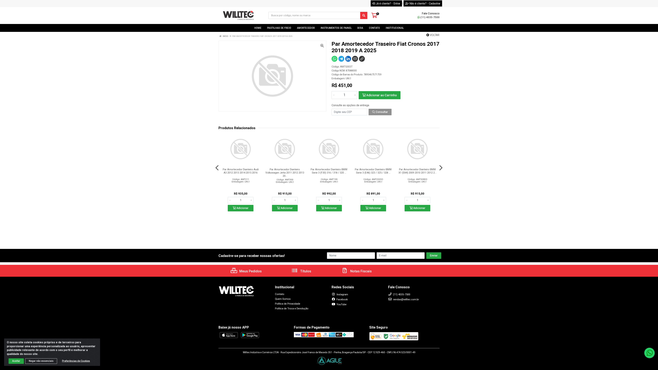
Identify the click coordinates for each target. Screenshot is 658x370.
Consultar (381, 112)
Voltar (434, 35)
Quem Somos (283, 298)
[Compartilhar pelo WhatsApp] (334, 59)
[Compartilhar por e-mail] (355, 59)
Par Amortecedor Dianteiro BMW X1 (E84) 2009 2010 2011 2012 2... (417, 171)
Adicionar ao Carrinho (381, 95)
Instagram (342, 294)
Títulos (305, 271)
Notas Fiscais (360, 271)
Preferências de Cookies (76, 361)
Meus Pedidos (250, 271)
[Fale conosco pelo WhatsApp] (649, 353)
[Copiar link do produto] (362, 59)
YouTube (341, 304)
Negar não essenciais (41, 361)
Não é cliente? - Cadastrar (424, 3)
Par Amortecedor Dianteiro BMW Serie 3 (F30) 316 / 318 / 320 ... (329, 171)
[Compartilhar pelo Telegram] (341, 59)
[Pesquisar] (363, 15)
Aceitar (16, 361)
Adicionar (242, 208)
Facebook (342, 299)
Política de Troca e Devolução (291, 308)
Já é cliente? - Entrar (388, 3)
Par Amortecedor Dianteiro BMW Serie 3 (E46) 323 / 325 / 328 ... (373, 171)
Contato (279, 294)
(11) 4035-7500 (430, 17)
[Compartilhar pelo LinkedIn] (348, 59)
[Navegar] (217, 168)
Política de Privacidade (287, 303)
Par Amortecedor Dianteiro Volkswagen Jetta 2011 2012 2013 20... (284, 172)
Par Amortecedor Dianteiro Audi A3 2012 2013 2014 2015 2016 (241, 171)
